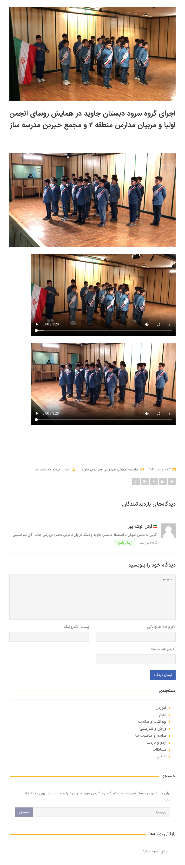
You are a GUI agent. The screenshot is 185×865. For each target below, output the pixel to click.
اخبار (65, 469)
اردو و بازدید (156, 743)
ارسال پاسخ (124, 542)
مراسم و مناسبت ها (47, 469)
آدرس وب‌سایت (163, 649)
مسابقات (159, 749)
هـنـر (162, 756)
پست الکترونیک (76, 627)
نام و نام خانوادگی (161, 627)
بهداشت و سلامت (152, 722)
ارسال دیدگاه (163, 675)
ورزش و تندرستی (153, 729)
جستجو (24, 812)
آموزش (161, 708)
